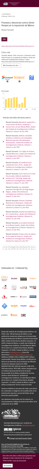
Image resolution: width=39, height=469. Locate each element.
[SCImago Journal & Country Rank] (19, 438)
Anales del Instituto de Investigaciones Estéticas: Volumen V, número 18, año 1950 (20, 129)
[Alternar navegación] (33, 3)
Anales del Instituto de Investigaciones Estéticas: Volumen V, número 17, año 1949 (19, 180)
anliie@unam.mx (16, 352)
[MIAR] (23, 306)
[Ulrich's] (4, 315)
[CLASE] (4, 297)
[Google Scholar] (4, 306)
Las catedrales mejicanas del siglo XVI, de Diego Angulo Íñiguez (20, 189)
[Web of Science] (23, 278)
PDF (4, 39)
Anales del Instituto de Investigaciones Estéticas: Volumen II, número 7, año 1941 (19, 167)
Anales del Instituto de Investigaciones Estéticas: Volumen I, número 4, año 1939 (19, 145)
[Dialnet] (23, 297)
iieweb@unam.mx (28, 425)
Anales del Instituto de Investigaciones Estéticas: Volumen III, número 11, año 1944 (19, 194)
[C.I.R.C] (23, 315)
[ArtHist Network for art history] (14, 297)
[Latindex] (23, 287)
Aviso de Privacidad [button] (19, 460)
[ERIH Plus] (32, 297)
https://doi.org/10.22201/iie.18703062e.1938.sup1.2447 (17, 46)
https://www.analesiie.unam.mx (21, 355)
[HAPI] (14, 306)
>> (33, 248)
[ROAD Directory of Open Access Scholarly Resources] (32, 306)
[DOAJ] (4, 278)
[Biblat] (14, 315)
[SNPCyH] (14, 278)
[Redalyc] (14, 287)
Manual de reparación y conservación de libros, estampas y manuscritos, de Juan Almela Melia (20, 124)
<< (4, 248)
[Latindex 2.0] (32, 287)
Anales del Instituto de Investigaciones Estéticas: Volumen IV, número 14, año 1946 (19, 205)
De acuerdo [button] (7, 465)
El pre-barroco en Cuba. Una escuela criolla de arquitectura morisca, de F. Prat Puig (21, 176)
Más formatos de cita (10, 65)
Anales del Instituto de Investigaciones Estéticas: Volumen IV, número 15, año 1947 (19, 238)
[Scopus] (32, 278)
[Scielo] (4, 287)
